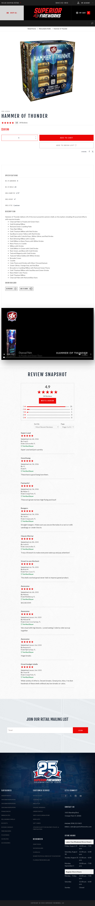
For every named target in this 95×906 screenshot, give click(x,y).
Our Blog (36, 852)
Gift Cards (37, 823)
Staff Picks (37, 844)
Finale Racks (6, 811)
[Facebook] (66, 796)
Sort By (36, 424)
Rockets (4, 823)
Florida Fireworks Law (41, 860)
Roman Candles (7, 827)
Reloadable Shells (8, 819)
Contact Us (37, 799)
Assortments (6, 795)
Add (66, 138)
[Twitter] (71, 796)
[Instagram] (76, 796)
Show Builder (38, 848)
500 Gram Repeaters (8, 799)
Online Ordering (39, 807)
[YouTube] (81, 796)
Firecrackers (6, 831)
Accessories (5, 843)
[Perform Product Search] (90, 23)
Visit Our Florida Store (41, 815)
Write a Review (47, 401)
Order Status (38, 811)
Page (63, 424)
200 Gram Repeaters (8, 807)
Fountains (5, 835)
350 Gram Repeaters (8, 803)
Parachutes (5, 815)
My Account (37, 795)
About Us (36, 803)
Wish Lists (36, 819)
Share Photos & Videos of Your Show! (47, 856)
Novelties (5, 839)
